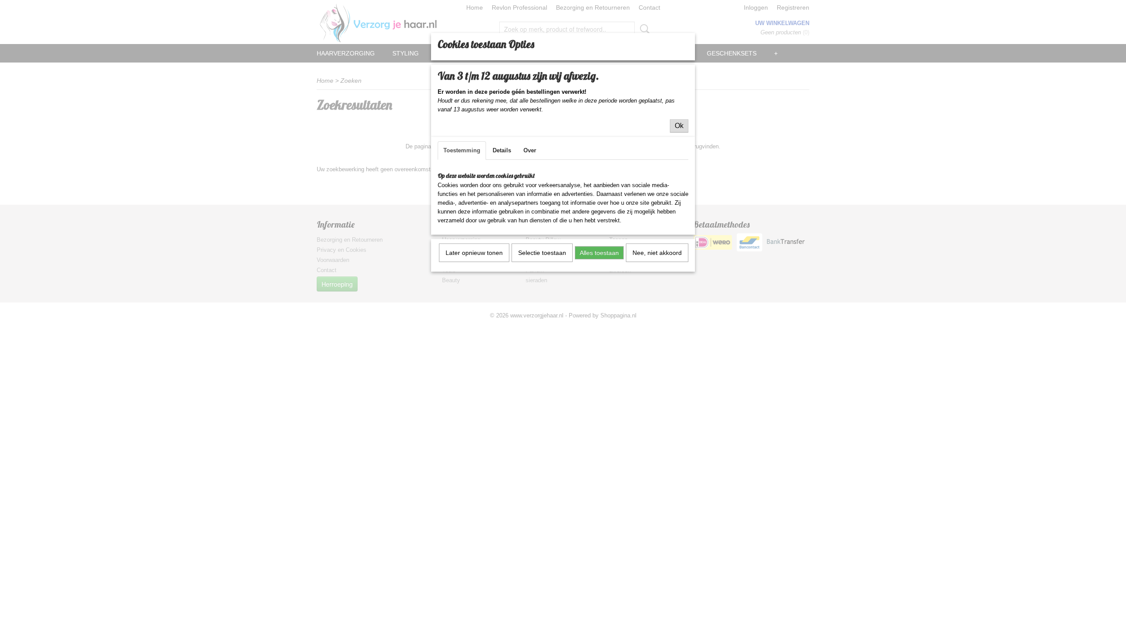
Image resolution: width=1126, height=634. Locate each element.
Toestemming (461, 150)
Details (502, 150)
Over (529, 150)
